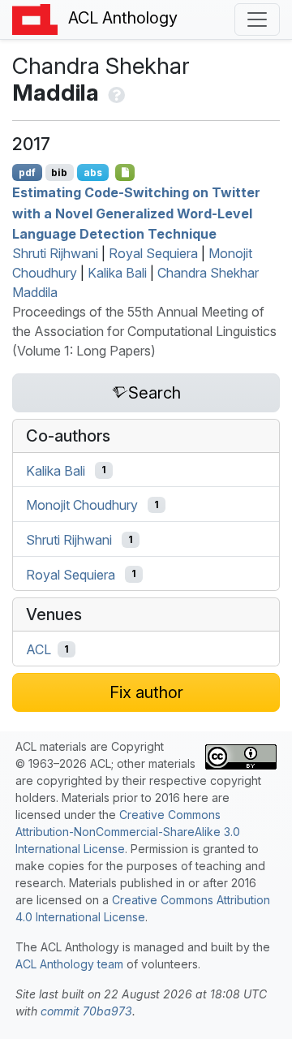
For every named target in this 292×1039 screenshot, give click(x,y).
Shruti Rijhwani (55, 253)
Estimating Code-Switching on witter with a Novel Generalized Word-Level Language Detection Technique (136, 213)
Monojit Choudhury (82, 505)
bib (59, 172)
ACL (38, 649)
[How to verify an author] (115, 92)
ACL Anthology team (69, 964)
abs (93, 172)
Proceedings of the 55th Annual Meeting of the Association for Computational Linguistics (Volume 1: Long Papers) (144, 331)
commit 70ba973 (86, 1011)
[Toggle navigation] (257, 19)
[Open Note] (125, 172)
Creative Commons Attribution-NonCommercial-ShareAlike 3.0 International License (127, 832)
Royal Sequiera (153, 253)
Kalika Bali (117, 273)
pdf (27, 172)
